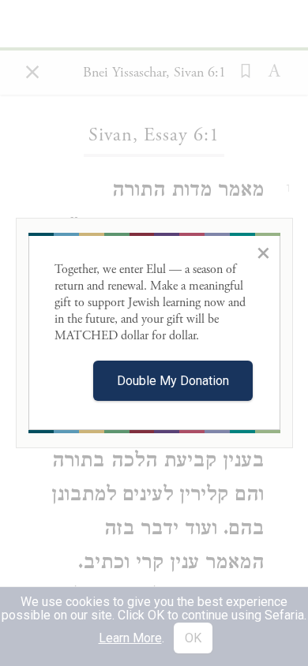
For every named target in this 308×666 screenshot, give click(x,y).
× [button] (263, 253)
